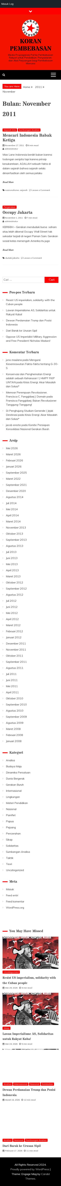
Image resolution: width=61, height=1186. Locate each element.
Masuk (10, 889)
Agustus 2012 (14, 594)
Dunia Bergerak (15, 778)
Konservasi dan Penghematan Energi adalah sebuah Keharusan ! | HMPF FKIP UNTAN (30, 378)
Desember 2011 (16, 643)
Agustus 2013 (14, 545)
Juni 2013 (12, 558)
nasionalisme (12, 190)
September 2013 (16, 539)
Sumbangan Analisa (29, 130)
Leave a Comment (41, 190)
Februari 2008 (14, 735)
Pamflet (11, 815)
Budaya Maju (14, 766)
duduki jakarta (12, 258)
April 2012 (12, 619)
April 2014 (12, 515)
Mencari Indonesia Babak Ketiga (27, 138)
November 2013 (16, 527)
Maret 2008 (13, 729)
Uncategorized (15, 870)
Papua (10, 821)
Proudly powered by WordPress (30, 1169)
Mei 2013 (12, 564)
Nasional (11, 809)
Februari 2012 (14, 631)
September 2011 (16, 661)
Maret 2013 (13, 576)
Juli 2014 (11, 503)
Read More (8, 182)
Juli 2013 (11, 552)
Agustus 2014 (14, 497)
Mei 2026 (12, 448)
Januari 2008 (14, 741)
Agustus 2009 (14, 722)
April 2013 (12, 570)
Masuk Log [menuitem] (7, 3)
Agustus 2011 (14, 668)
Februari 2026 (14, 460)
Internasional (14, 790)
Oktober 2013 (14, 533)
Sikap (9, 839)
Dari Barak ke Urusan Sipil (21, 330)
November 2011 (16, 649)
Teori (9, 864)
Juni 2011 (12, 680)
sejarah (23, 190)
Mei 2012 (12, 613)
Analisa (10, 760)
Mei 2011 (12, 686)
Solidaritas (12, 845)
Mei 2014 (12, 509)
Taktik (9, 858)
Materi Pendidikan (17, 803)
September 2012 (16, 588)
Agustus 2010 (14, 710)
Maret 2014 (13, 521)
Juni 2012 (12, 607)
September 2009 (16, 716)
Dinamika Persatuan (18, 772)
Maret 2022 (13, 478)
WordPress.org (15, 907)
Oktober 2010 (14, 698)
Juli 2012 (11, 600)
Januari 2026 (14, 466)
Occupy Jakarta (18, 212)
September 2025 (16, 472)
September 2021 (16, 484)
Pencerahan (13, 833)
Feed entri (12, 895)
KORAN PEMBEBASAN (30, 45)
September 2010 (16, 704)
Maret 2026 (13, 454)
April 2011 (12, 692)
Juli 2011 (11, 674)
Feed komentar (15, 901)
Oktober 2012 (14, 582)
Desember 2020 (16, 491)
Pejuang (11, 827)
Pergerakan (9, 207)
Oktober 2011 (14, 655)
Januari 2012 (14, 637)
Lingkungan (13, 797)
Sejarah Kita (10, 130)
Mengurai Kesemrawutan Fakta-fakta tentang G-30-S (32, 364)
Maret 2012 (13, 625)
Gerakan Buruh (15, 784)
